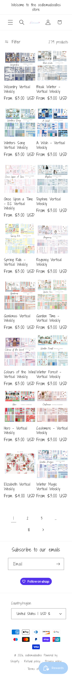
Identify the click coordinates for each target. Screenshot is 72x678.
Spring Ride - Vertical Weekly (16, 262)
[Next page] (43, 529)
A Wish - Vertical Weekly (50, 145)
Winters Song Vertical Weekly (16, 145)
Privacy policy (53, 661)
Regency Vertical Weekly (49, 262)
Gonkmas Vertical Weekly (17, 318)
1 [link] (13, 518)
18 (29, 529)
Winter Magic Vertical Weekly (48, 486)
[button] (10, 22)
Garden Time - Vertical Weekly (48, 318)
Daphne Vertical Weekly (48, 201)
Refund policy (32, 661)
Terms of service (38, 669)
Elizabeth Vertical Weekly (17, 486)
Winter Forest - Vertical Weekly (48, 374)
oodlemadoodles (33, 655)
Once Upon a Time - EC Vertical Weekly (18, 203)
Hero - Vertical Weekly (15, 430)
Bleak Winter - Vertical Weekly (48, 89)
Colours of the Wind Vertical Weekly (20, 374)
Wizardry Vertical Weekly (17, 89)
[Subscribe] (58, 564)
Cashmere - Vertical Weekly (52, 430)
